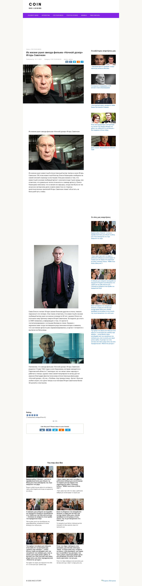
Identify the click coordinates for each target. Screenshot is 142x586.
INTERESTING (46, 15)
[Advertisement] (71, 31)
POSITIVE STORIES (72, 15)
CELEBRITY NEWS (33, 15)
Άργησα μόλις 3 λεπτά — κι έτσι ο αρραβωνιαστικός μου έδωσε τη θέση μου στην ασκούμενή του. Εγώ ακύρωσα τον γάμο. (39, 481)
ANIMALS (84, 15)
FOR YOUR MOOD (58, 15)
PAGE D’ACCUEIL (95, 15)
